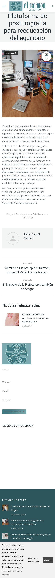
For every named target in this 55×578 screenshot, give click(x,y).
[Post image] (10, 319)
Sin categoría (11, 53)
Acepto (48, 560)
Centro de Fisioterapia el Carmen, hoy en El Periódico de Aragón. (31, 536)
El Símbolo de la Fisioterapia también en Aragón (30, 508)
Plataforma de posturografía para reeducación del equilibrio (27, 522)
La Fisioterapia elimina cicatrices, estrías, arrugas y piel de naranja (36, 318)
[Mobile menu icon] (4, 6)
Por (37, 214)
